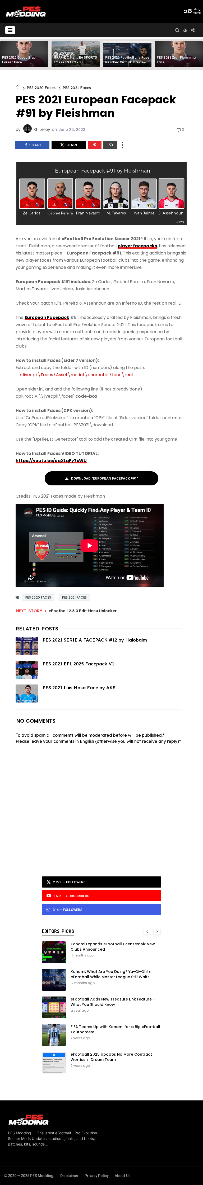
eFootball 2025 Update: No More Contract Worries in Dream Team (111, 1057)
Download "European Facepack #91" (104, 478)
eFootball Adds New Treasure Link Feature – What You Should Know (113, 1002)
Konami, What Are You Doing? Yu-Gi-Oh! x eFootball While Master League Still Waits (111, 974)
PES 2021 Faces (77, 87)
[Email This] (110, 145)
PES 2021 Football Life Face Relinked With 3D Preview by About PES (127, 62)
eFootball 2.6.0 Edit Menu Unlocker (83, 610)
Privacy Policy (97, 1176)
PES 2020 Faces (41, 87)
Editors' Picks (58, 931)
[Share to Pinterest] (95, 145)
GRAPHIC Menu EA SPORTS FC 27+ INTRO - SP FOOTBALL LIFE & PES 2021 (75, 62)
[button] (10, 30)
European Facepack (47, 317)
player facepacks (137, 246)
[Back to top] (190, 1172)
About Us (123, 1176)
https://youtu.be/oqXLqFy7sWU (51, 461)
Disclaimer (69, 1176)
